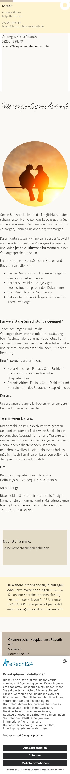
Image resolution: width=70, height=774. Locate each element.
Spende (33, 408)
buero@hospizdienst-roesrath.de (23, 26)
